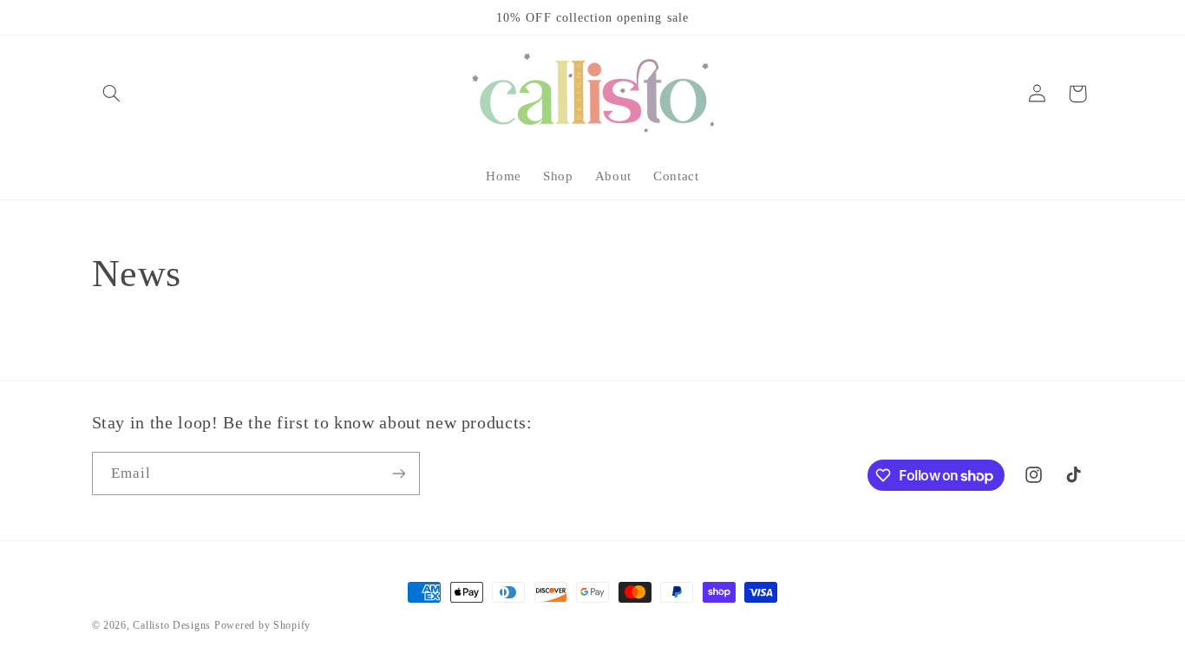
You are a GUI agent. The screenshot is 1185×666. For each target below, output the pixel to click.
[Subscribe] (398, 473)
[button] (112, 94)
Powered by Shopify (262, 625)
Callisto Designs (172, 625)
